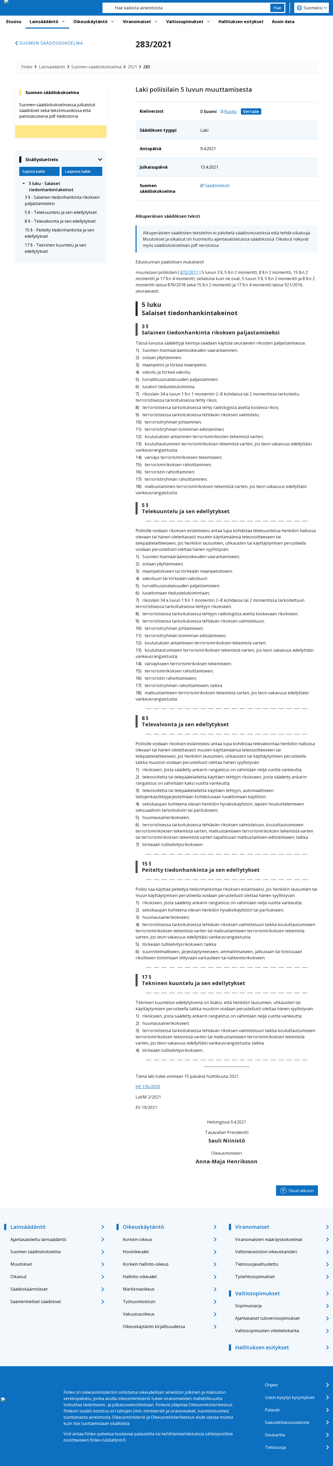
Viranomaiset (137, 21)
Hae (277, 8)
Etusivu (13, 21)
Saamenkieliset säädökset (35, 1301)
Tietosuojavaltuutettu (256, 1264)
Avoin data (283, 21)
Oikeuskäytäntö (90, 21)
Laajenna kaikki (78, 171)
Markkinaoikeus (139, 1289)
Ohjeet (271, 1385)
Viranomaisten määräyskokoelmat (268, 1239)
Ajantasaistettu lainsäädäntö (38, 1239)
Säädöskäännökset (29, 1289)
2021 (132, 67)
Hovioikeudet (136, 1251)
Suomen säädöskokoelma (51, 43)
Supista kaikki (33, 171)
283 (146, 67)
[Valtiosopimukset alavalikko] (208, 22)
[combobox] (186, 8)
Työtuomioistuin (139, 1301)
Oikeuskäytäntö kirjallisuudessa (154, 1326)
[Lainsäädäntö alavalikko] (63, 22)
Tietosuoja (275, 1447)
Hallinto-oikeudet (140, 1276)
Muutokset (21, 1264)
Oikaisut (18, 1276)
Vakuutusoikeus (139, 1314)
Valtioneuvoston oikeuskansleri (266, 1251)
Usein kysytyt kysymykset (290, 1397)
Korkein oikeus (137, 1239)
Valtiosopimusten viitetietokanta (267, 1330)
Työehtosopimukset (255, 1276)
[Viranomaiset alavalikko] (156, 22)
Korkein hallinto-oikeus (146, 1264)
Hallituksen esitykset (241, 21)
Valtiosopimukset (184, 21)
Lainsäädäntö (44, 21)
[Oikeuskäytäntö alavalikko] (112, 22)
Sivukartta (275, 1435)
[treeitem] (60, 186)
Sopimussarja (248, 1306)
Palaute (272, 1410)
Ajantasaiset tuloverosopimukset (267, 1318)
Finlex (27, 67)
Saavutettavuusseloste (287, 1422)
